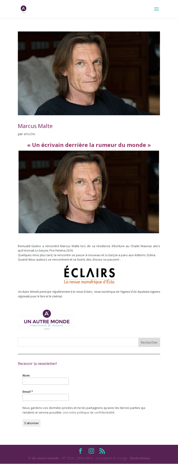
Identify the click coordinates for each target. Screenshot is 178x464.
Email (27, 391)
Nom (26, 375)
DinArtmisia (140, 458)
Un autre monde (45, 458)
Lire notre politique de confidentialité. (89, 412)
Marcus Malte (35, 126)
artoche (29, 134)
